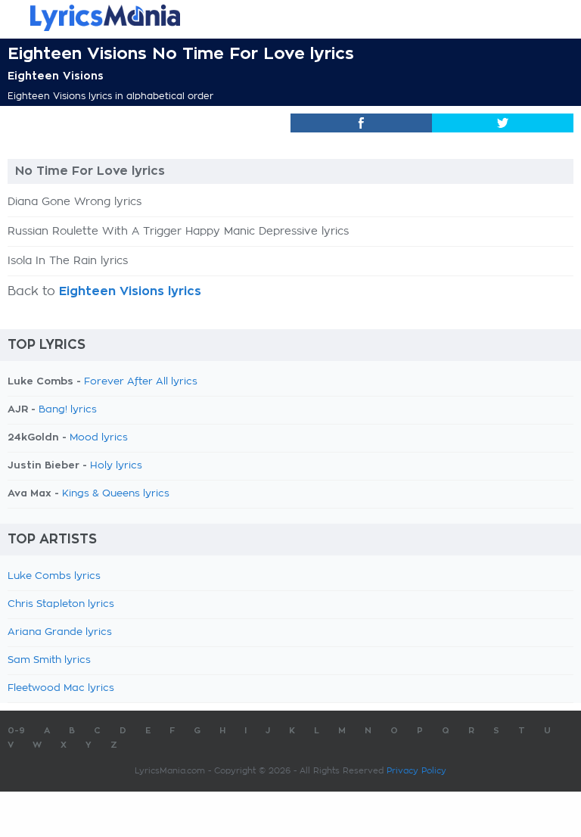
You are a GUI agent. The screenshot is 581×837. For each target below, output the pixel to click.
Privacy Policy (416, 771)
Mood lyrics (99, 438)
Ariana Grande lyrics (60, 632)
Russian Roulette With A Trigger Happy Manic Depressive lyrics (178, 231)
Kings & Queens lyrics (115, 494)
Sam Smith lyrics (49, 660)
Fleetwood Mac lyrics (61, 688)
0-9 (16, 731)
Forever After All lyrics (140, 382)
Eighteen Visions (56, 75)
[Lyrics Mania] (290, 18)
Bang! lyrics (68, 410)
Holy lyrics (116, 466)
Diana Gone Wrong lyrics (74, 202)
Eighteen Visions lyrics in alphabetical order (110, 96)
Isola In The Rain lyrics (68, 261)
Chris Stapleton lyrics (61, 604)
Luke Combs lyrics (54, 576)
